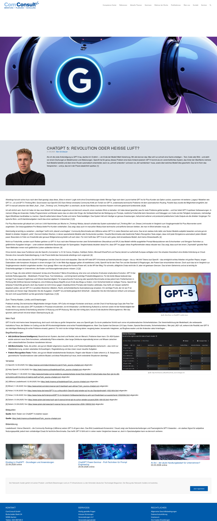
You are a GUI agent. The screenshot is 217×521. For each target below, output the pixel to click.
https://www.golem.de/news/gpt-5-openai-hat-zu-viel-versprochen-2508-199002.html (61, 404)
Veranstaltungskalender (87, 520)
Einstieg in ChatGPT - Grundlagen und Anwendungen (30, 462)
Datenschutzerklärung (159, 514)
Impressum (155, 517)
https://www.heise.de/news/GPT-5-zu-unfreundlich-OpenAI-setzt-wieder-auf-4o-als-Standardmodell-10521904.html (73, 390)
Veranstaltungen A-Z (85, 517)
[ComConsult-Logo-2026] (21, 5)
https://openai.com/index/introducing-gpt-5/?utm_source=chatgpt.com (56, 365)
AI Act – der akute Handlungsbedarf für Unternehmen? (175, 462)
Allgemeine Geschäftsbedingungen (164, 511)
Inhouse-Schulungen (85, 514)
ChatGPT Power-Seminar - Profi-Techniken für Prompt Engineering (102, 463)
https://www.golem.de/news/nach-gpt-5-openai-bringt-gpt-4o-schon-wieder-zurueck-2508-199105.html (68, 399)
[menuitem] (109, 5)
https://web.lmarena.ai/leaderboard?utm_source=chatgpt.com (57, 369)
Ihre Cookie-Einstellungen (160, 520)
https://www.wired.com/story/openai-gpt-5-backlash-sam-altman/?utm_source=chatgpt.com (63, 386)
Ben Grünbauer (62, 151)
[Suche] (210, 5)
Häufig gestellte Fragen (86, 511)
